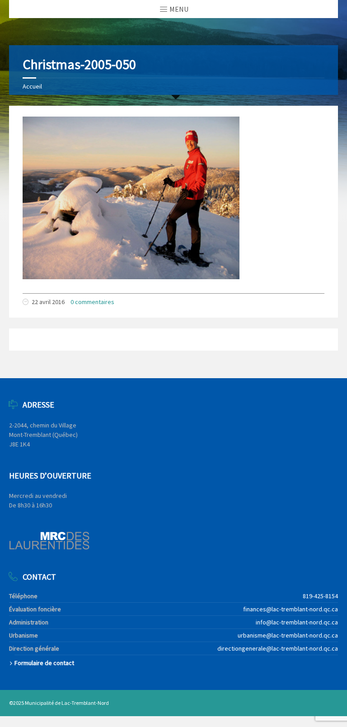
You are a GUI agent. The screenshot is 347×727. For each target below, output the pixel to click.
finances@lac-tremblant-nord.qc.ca (290, 609)
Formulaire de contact (44, 663)
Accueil (32, 86)
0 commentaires (92, 302)
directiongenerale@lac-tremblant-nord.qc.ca (277, 648)
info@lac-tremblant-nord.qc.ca (297, 622)
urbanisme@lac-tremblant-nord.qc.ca (288, 635)
